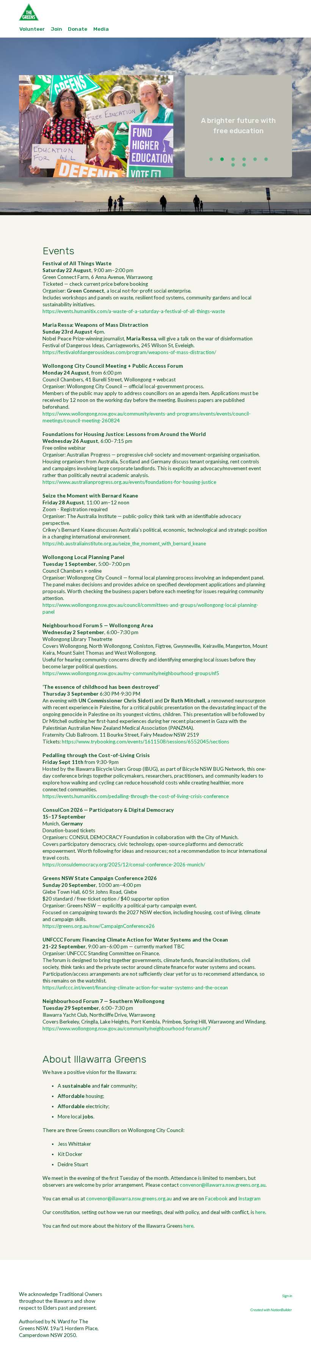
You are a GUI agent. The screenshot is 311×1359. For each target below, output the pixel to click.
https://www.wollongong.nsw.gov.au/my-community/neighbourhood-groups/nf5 (130, 673)
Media (101, 29)
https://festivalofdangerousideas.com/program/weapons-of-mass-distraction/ (129, 352)
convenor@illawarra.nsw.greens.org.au (222, 1185)
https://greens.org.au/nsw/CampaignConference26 (98, 926)
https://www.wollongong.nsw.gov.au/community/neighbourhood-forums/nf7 (126, 1028)
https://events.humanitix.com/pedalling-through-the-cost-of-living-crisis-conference (135, 796)
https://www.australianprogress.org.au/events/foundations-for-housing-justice (129, 482)
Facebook (216, 1198)
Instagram (249, 1198)
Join (56, 29)
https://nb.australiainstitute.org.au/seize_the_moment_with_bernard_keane (124, 543)
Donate (77, 29)
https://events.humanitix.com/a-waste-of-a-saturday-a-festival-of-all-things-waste (133, 311)
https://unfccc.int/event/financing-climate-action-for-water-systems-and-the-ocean (135, 987)
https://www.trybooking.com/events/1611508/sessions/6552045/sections (145, 742)
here (260, 1212)
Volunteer (32, 29)
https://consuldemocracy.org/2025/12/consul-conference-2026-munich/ (123, 864)
